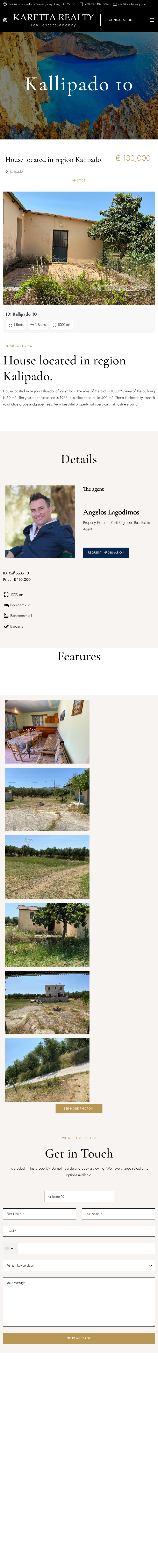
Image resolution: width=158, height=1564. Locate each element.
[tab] (79, 180)
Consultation (120, 20)
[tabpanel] (79, 258)
